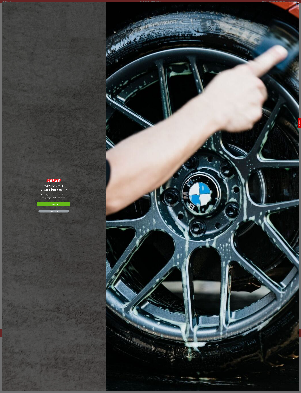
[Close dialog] (297, 3)
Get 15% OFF (53, 204)
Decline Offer (54, 211)
